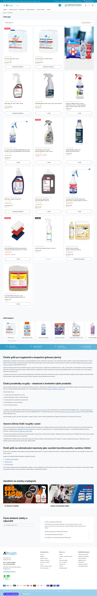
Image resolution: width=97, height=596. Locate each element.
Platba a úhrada (44, 558)
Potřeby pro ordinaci (83, 564)
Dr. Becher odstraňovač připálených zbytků (70, 411)
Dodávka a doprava (44, 560)
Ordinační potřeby (30, 9)
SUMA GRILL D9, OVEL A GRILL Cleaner (13, 103)
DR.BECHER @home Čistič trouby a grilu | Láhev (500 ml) (48, 103)
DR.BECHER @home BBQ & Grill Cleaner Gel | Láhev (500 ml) (73, 150)
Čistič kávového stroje (27, 337)
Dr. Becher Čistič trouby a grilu (11, 58)
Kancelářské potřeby (83, 566)
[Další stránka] (51, 311)
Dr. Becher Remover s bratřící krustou (44, 58)
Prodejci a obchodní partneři (65, 556)
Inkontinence (81, 562)
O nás (41, 564)
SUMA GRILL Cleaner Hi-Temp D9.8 (12, 199)
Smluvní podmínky (63, 560)
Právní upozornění (44, 568)
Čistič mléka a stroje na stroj (76, 337)
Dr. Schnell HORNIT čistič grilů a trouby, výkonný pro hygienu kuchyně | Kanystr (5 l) (14, 296)
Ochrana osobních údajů (45, 566)
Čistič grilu (10, 12)
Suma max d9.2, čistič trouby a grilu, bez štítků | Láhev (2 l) (42, 200)
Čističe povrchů (8, 461)
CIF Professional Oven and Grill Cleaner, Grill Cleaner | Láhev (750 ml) (44, 150)
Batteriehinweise (63, 568)
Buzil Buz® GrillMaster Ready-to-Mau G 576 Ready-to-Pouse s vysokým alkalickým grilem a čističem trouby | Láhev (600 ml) (76, 105)
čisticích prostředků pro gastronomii (56, 389)
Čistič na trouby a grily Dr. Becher (38, 409)
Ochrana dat (62, 564)
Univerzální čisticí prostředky (11, 459)
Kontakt (57, 1)
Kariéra (61, 554)
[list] (48, 347)
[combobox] (39, 5)
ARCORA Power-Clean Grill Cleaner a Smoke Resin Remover (73, 249)
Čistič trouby (11, 337)
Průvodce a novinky (44, 562)
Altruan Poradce (40, 9)
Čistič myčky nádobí (43, 337)
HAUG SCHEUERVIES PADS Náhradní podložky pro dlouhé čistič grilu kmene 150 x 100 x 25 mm (15, 249)
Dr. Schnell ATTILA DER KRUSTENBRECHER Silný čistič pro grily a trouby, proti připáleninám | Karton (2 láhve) (17, 150)
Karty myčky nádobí (59, 337)
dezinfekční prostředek (83, 556)
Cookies (61, 566)
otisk (60, 558)
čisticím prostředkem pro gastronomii (23, 431)
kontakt (42, 554)
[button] (4, 5)
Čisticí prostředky (9, 464)
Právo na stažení (63, 562)
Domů (5, 12)
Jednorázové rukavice (83, 554)
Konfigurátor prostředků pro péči (67, 1)
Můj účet (42, 556)
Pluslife (4, 9)
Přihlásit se (79, 1)
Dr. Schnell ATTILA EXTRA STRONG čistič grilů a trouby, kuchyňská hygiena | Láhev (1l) (76, 200)
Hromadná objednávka (17, 66)
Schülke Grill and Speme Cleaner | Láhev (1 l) (45, 248)
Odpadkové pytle (82, 560)
